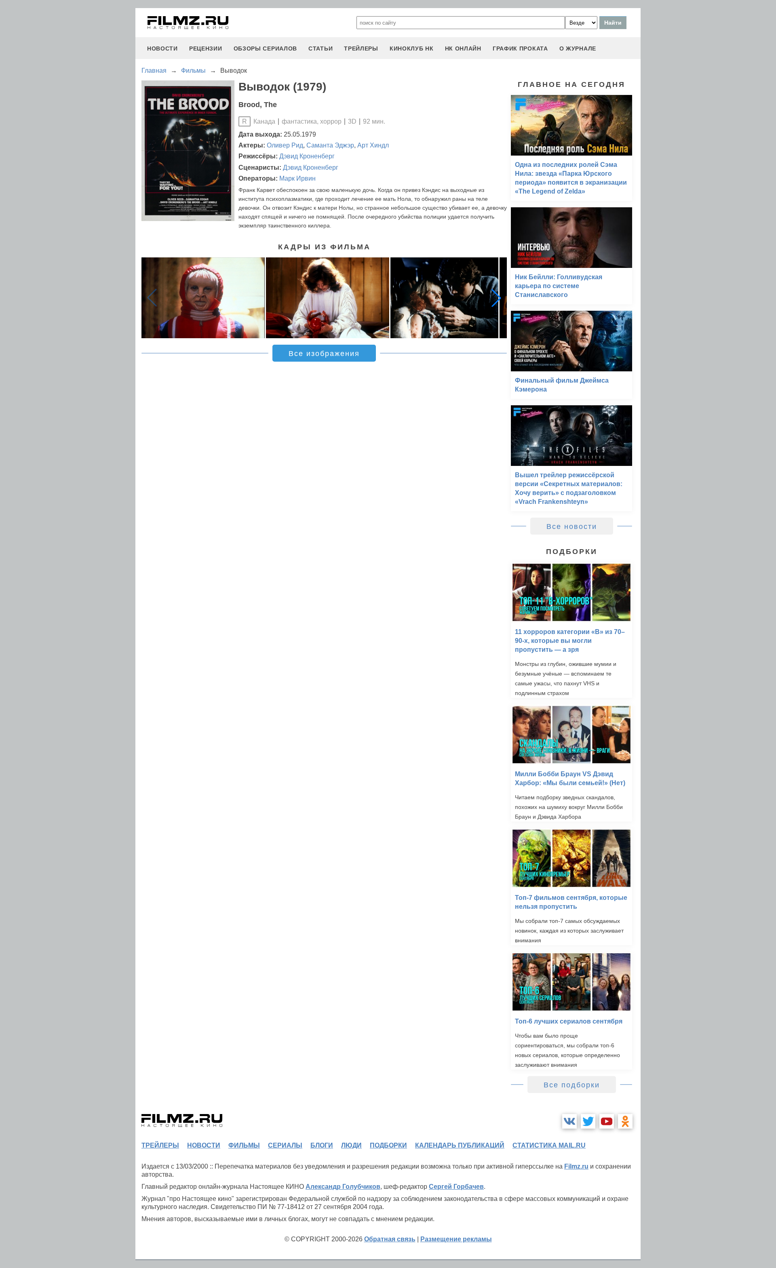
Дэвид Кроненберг (307, 156)
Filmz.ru (576, 1166)
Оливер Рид (285, 145)
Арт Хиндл (373, 145)
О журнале (577, 48)
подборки (388, 1145)
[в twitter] (588, 1121)
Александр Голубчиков (343, 1186)
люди (351, 1145)
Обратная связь (389, 1239)
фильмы (244, 1145)
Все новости (571, 526)
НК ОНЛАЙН (463, 48)
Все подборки (572, 1085)
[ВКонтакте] (569, 1121)
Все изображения (324, 354)
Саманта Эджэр (330, 145)
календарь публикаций (459, 1145)
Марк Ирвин (297, 178)
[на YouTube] (606, 1121)
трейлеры (361, 48)
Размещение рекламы (456, 1239)
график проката (520, 48)
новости (162, 48)
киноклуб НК (412, 48)
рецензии (205, 48)
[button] (496, 298)
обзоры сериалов (265, 48)
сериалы (285, 1145)
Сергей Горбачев (456, 1186)
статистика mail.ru (549, 1145)
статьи (320, 48)
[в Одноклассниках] (625, 1121)
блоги (321, 1145)
